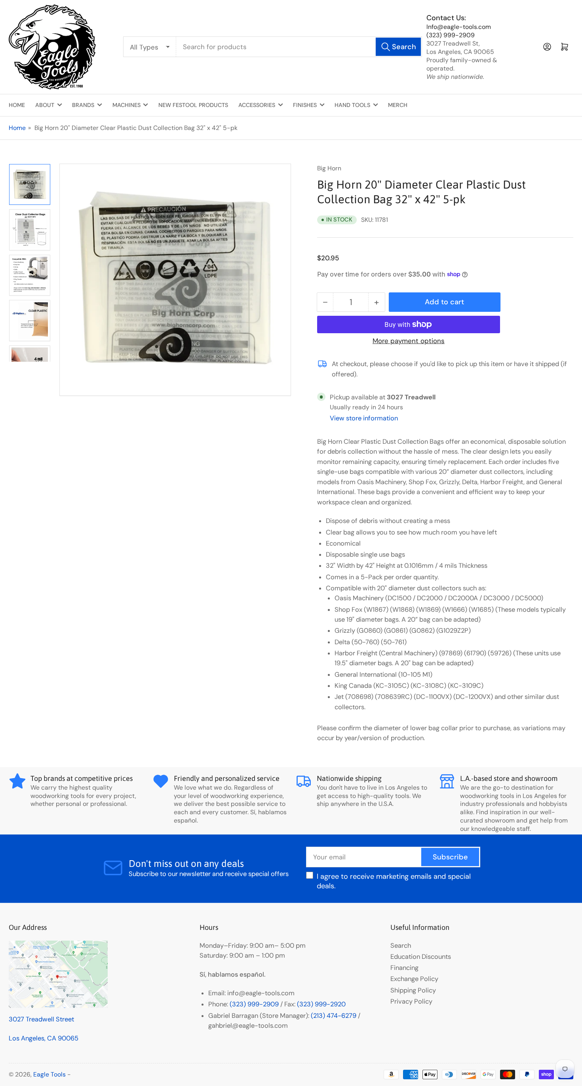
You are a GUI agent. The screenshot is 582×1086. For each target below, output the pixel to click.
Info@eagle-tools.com (458, 27)
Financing (404, 968)
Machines (126, 105)
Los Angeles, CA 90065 (43, 1038)
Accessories (256, 105)
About (44, 105)
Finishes (305, 105)
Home (17, 105)
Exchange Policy (414, 979)
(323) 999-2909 (450, 35)
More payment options (409, 340)
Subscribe (450, 857)
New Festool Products (193, 105)
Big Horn (329, 168)
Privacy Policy (411, 1001)
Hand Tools (352, 105)
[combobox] (299, 46)
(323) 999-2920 (321, 1004)
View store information (364, 418)
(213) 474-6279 (333, 1016)
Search (400, 945)
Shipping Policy (413, 990)
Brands (83, 105)
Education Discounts (420, 956)
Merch (397, 105)
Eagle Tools (49, 1074)
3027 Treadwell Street (41, 1019)
